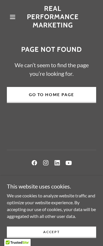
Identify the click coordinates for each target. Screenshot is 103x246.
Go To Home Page (51, 94)
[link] (52, 17)
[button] (12, 17)
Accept (51, 232)
